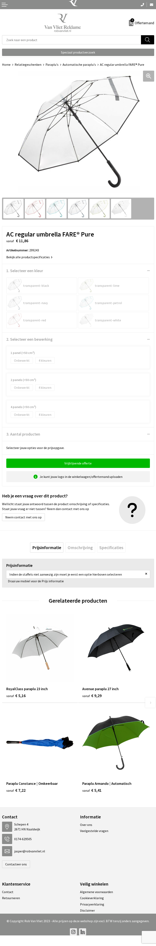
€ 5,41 (92, 790)
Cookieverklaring (92, 898)
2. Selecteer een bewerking (29, 339)
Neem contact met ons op (23, 517)
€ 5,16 (16, 695)
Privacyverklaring (92, 904)
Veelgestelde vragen (94, 831)
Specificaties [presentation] (111, 547)
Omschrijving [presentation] (80, 547)
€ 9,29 (92, 695)
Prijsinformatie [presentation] (46, 547)
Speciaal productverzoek (78, 52)
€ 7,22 (16, 790)
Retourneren (11, 898)
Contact (7, 892)
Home (6, 64)
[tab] (46, 547)
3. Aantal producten (23, 434)
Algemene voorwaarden (96, 892)
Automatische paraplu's (79, 64)
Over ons (86, 825)
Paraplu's (52, 64)
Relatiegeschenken (28, 64)
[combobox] (71, 39)
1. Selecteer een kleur (24, 270)
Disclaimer (87, 910)
